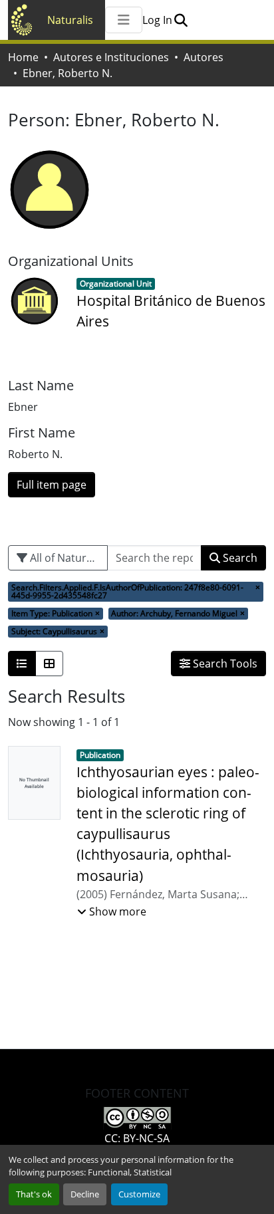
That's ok (34, 1194)
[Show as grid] (49, 663)
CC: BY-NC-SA (137, 1138)
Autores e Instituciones (111, 57)
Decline (84, 1194)
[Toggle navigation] (123, 20)
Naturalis (70, 20)
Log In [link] (157, 20)
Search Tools (223, 663)
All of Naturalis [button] (65, 557)
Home (23, 57)
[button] (180, 20)
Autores (203, 57)
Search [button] (238, 557)
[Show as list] (22, 663)
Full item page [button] (51, 484)
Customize (139, 1194)
